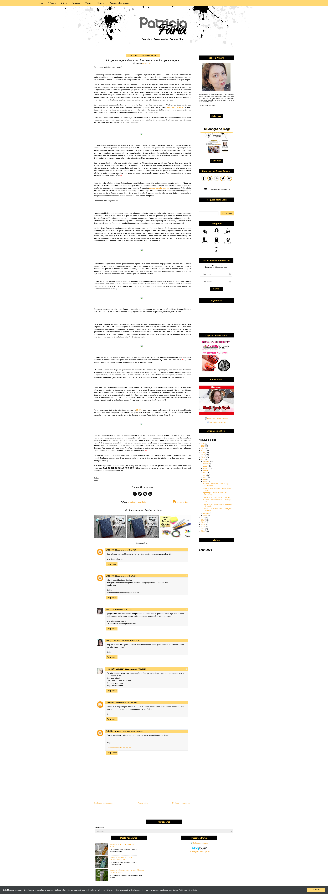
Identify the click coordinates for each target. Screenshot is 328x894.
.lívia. (108, 609)
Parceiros (76, 3)
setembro (206, 468)
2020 (203, 453)
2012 (203, 527)
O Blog (64, 3)
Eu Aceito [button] (316, 890)
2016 (203, 518)
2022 (203, 448)
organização (132, 502)
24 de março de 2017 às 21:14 (132, 731)
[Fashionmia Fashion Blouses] (216, 418)
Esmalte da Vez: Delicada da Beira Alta (216, 497)
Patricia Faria (146, 63)
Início (40, 3)
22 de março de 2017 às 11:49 (125, 576)
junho (205, 475)
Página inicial (143, 803)
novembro (206, 464)
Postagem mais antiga (181, 803)
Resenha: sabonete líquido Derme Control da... (121, 858)
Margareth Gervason (115, 669)
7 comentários (182, 502)
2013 (203, 524)
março (205, 482)
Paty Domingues (113, 731)
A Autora (52, 3)
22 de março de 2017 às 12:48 (121, 609)
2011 (203, 529)
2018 (203, 457)
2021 (203, 450)
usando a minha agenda (159, 188)
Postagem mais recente (103, 803)
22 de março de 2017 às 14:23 (130, 641)
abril (204, 479)
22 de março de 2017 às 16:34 (135, 669)
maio (205, 477)
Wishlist (88, 3)
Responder (112, 564)
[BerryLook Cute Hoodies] (216, 422)
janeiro (205, 515)
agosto (205, 470)
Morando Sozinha (175, 107)
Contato (100, 3)
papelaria (142, 502)
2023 (203, 446)
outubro (206, 466)
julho (205, 473)
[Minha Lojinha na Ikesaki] (216, 415)
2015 (203, 520)
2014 (203, 522)
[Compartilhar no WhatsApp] (150, 494)
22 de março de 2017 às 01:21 (125, 550)
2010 (203, 531)
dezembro (206, 461)
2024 (203, 444)
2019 (203, 455)
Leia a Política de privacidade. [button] (185, 890)
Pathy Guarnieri (113, 640)
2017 (203, 459)
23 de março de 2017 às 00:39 (126, 703)
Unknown (110, 550)
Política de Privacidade (119, 3)
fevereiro (206, 513)
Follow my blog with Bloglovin (199, 852)
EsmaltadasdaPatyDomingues (119, 748)
